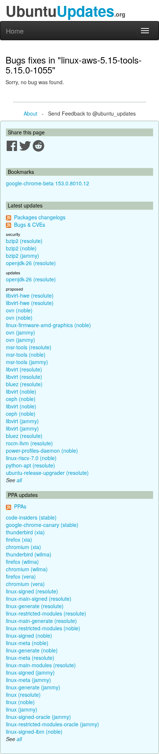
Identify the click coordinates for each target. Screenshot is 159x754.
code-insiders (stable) (31, 517)
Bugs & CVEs (29, 224)
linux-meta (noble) (27, 643)
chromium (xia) (23, 547)
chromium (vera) (25, 583)
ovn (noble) (19, 310)
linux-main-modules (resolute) (41, 665)
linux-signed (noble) (29, 635)
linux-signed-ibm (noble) (34, 731)
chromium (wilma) (27, 569)
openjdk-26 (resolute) (31, 263)
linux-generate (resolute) (35, 606)
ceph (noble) (20, 398)
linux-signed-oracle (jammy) (38, 716)
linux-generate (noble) (32, 650)
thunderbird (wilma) (28, 554)
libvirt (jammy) (22, 421)
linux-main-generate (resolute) (41, 620)
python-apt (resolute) (30, 465)
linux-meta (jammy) (28, 679)
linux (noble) (20, 702)
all (19, 480)
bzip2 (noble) (21, 248)
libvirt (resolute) (24, 369)
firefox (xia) (19, 539)
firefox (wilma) (22, 561)
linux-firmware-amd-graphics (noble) (48, 325)
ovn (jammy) (20, 332)
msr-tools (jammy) (27, 362)
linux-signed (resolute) (32, 591)
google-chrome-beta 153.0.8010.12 (47, 183)
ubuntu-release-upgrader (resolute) (47, 472)
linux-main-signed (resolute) (38, 598)
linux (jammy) (21, 709)
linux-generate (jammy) (33, 687)
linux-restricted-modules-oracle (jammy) (52, 724)
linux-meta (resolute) (30, 657)
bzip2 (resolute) (24, 240)
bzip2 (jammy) (22, 255)
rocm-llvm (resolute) (29, 443)
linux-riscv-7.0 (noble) (31, 458)
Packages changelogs (39, 217)
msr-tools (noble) (25, 354)
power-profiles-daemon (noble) (42, 450)
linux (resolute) (23, 694)
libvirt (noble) (21, 391)
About (30, 113)
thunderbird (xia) (25, 532)
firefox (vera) (21, 576)
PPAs (20, 506)
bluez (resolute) (24, 384)
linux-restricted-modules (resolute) (46, 613)
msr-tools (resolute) (28, 347)
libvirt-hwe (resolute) (30, 295)
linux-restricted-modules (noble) (43, 628)
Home (15, 30)
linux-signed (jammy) (30, 672)
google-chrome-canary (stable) (42, 524)
